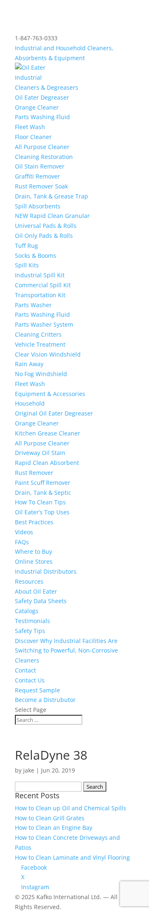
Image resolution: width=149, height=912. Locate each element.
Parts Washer (33, 305)
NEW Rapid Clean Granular (52, 216)
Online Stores (34, 561)
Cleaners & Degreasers (46, 87)
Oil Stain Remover (40, 166)
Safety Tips (30, 631)
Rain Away (29, 364)
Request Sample (37, 690)
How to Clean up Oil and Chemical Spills (70, 808)
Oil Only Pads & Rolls (44, 236)
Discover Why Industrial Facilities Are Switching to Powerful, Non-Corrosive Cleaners (66, 651)
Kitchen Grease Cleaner (47, 433)
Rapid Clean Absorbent (47, 463)
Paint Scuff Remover (42, 483)
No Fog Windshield (41, 374)
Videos (24, 532)
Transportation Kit (40, 295)
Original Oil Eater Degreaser (54, 413)
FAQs (22, 542)
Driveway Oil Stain (40, 453)
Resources (29, 581)
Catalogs (26, 611)
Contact (25, 670)
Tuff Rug (26, 245)
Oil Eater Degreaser (42, 97)
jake (28, 770)
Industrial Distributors (46, 571)
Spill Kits (27, 265)
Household (30, 403)
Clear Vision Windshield (48, 354)
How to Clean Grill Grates (49, 818)
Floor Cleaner (33, 137)
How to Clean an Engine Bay (53, 827)
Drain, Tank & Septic (43, 492)
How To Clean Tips (40, 502)
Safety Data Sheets (41, 601)
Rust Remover (34, 473)
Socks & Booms (35, 255)
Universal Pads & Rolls (46, 226)
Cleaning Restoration (44, 157)
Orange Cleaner (37, 107)
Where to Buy (33, 551)
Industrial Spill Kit (40, 275)
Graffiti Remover (37, 176)
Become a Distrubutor (45, 700)
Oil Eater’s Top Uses (42, 512)
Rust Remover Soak (41, 186)
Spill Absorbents (37, 206)
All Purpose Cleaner (42, 147)
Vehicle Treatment (40, 344)
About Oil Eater (36, 591)
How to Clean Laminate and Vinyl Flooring (72, 857)
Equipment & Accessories (50, 394)
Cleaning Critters (38, 334)
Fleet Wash (30, 127)
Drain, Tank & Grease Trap (51, 196)
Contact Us (30, 680)
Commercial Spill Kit (43, 285)
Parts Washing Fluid (42, 117)
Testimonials (32, 621)
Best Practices (34, 522)
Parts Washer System (44, 324)
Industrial (28, 77)
